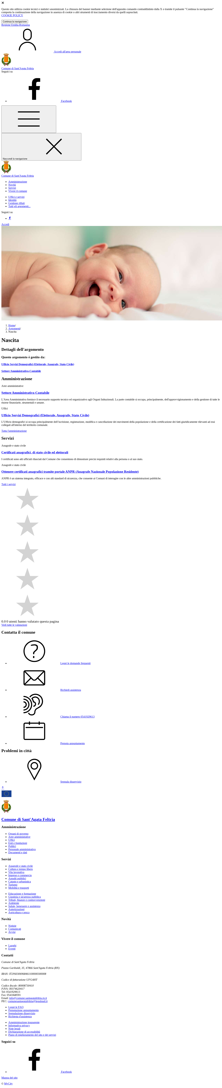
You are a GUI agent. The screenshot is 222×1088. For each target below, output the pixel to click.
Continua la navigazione (15, 21)
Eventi (11, 948)
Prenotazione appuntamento (23, 1010)
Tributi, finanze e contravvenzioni (26, 899)
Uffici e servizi (16, 196)
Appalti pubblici (17, 878)
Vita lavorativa (16, 872)
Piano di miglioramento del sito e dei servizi (32, 1034)
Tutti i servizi (8, 484)
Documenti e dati (17, 852)
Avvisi (11, 932)
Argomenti (14, 328)
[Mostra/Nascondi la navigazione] (28, 119)
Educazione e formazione (22, 893)
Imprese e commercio (20, 875)
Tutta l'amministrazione (14, 430)
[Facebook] (9, 218)
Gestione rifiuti (16, 203)
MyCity (8, 1083)
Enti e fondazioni (17, 843)
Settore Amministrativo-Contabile (21, 371)
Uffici (11, 839)
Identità (12, 200)
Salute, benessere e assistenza (24, 906)
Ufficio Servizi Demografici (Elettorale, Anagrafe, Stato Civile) (37, 364)
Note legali (14, 1028)
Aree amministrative (19, 836)
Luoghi (12, 945)
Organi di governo (18, 833)
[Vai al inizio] (2, 787)
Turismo (12, 884)
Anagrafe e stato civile (20, 865)
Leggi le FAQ (16, 1007)
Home (11, 325)
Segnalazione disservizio (21, 1013)
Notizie (12, 925)
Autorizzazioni (16, 909)
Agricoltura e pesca (18, 912)
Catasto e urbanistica (19, 881)
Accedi (5, 224)
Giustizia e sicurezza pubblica (24, 896)
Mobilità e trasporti (18, 887)
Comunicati (14, 928)
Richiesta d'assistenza (20, 1016)
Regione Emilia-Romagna (15, 24)
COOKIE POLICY (12, 15)
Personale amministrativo (22, 849)
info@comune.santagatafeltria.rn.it (28, 998)
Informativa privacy (19, 1025)
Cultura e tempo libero (20, 869)
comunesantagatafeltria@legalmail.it (28, 1001)
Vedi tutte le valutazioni (14, 624)
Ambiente (13, 903)
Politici (12, 846)
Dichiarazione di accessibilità (24, 1031)
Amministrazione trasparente (24, 1022)
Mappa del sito (9, 1077)
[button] (17, 181)
